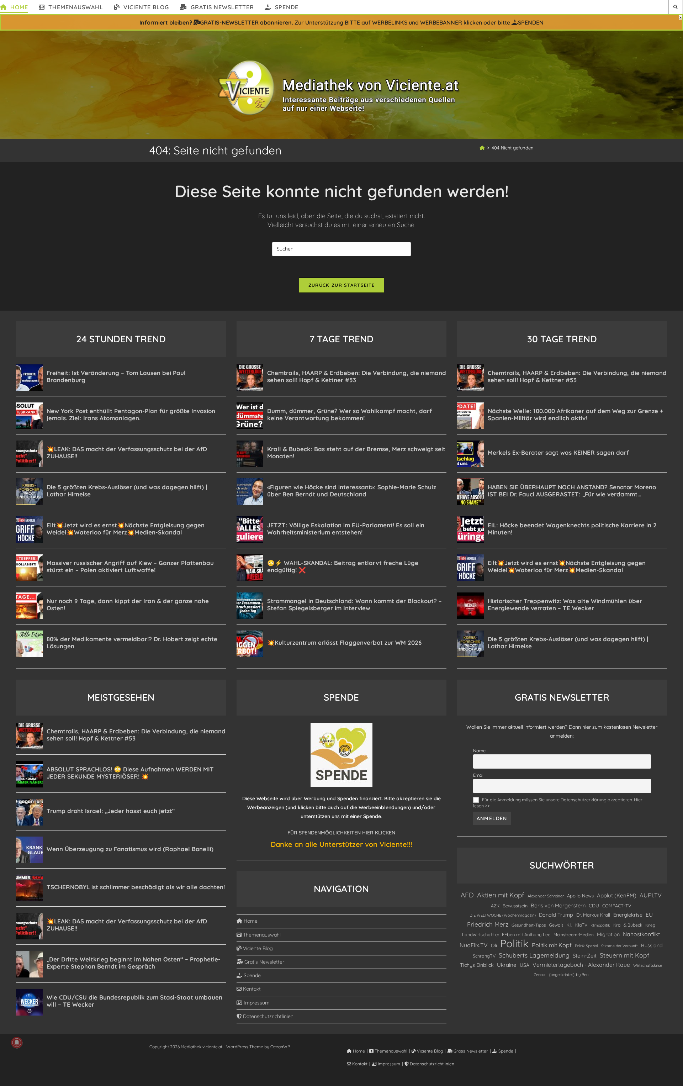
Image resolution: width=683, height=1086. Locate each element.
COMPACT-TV (616, 905)
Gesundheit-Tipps (529, 925)
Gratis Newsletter (263, 962)
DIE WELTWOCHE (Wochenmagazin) (503, 915)
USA (524, 965)
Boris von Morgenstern (558, 905)
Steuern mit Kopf (624, 955)
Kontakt (251, 989)
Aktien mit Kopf (500, 895)
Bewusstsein (515, 905)
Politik (514, 943)
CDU (594, 905)
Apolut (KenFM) (616, 895)
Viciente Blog (257, 948)
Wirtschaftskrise (647, 965)
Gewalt (556, 925)
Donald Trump (556, 914)
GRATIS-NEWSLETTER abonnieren (246, 22)
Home (250, 921)
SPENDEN (531, 22)
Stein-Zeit (585, 955)
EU (649, 914)
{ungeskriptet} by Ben (568, 974)
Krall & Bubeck (627, 925)
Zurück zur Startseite (341, 285)
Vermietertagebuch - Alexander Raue (581, 964)
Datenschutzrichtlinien (267, 1016)
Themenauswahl (261, 935)
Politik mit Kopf (552, 945)
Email (479, 775)
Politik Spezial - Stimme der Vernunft (606, 945)
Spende (251, 975)
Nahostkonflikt (641, 934)
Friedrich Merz (487, 924)
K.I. (569, 925)
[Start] (482, 148)
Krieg (650, 925)
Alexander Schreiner (546, 895)
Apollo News (580, 895)
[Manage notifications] (16, 1042)
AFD (467, 895)
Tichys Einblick (477, 965)
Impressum (256, 1003)
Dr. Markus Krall (593, 915)
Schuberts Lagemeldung (534, 955)
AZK (495, 905)
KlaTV (581, 925)
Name (479, 750)
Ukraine (507, 964)
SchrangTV (484, 956)
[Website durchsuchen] (676, 6)
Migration (608, 934)
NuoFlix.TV (474, 945)
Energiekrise (627, 915)
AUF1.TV (651, 895)
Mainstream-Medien (574, 934)
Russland (652, 945)
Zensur (540, 974)
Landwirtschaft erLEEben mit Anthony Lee (506, 934)
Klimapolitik (600, 925)
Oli (494, 945)
